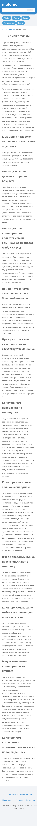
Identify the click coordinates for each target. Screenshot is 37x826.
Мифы (6, 18)
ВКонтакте (13, 794)
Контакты (30, 800)
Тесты (20, 23)
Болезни (11, 30)
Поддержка (7, 800)
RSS (4, 794)
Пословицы (9, 23)
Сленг (25, 18)
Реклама (19, 800)
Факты (16, 18)
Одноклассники (27, 794)
